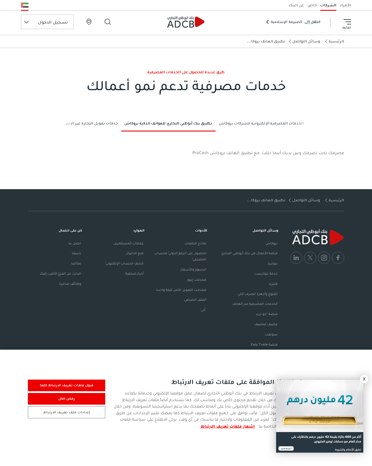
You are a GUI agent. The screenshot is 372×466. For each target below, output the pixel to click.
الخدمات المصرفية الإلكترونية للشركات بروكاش (261, 123)
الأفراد (345, 5)
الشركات (328, 5)
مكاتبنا (76, 263)
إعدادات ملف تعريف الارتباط (66, 412)
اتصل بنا (74, 243)
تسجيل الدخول (53, 22)
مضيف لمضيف (266, 324)
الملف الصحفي (195, 299)
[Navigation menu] (347, 21)
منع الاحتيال (135, 253)
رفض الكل (66, 398)
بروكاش (271, 243)
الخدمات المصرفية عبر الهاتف (255, 303)
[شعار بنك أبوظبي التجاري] (186, 22)
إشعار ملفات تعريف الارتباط (228, 426)
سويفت (271, 334)
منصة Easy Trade (264, 344)
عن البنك (296, 5)
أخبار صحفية (134, 273)
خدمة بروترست (266, 273)
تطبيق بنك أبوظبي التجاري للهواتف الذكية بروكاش (168, 123)
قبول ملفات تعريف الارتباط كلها (67, 385)
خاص (312, 5)
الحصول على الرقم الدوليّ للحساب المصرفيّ (180, 256)
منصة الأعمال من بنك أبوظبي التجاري (249, 253)
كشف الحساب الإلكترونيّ (124, 263)
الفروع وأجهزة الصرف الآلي (257, 293)
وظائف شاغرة (70, 283)
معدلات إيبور (196, 279)
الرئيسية (336, 41)
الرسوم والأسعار (193, 269)
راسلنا (76, 253)
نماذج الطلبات (195, 243)
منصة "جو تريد (267, 313)
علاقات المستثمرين (128, 243)
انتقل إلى (295, 22)
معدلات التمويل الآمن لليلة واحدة (181, 289)
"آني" (203, 309)
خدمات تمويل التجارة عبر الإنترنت (89, 123)
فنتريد (273, 283)
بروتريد (272, 263)
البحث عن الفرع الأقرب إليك (60, 273)
